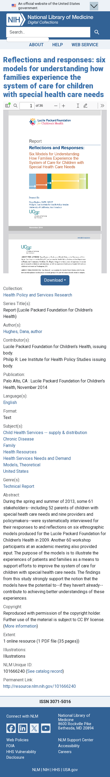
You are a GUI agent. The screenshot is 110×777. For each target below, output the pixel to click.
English (10, 402)
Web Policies (17, 740)
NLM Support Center (75, 740)
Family (9, 445)
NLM (36, 770)
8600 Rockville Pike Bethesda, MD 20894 (76, 726)
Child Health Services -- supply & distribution (45, 432)
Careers (65, 752)
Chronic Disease (18, 439)
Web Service (85, 44)
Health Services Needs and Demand (37, 458)
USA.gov (70, 770)
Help (57, 44)
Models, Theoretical (21, 464)
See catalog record (44, 671)
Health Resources (20, 451)
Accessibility (69, 746)
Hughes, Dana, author (22, 331)
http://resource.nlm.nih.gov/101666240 (39, 686)
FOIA (10, 746)
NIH (46, 770)
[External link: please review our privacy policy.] (11, 728)
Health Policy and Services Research (37, 295)
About (36, 44)
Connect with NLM (22, 716)
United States (16, 471)
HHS (56, 770)
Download (53, 280)
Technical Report (18, 486)
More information (21, 626)
